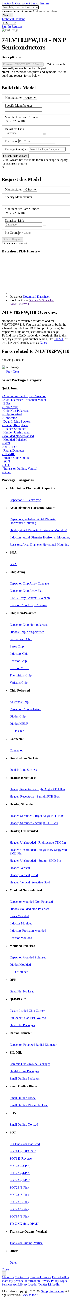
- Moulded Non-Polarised (18, 436)
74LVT (58, 339)
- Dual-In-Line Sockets (16, 421)
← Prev (7, 371)
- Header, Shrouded (14, 428)
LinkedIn (54, 1284)
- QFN (6, 443)
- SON (6, 461)
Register (17, 26)
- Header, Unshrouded (16, 432)
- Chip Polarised (12, 414)
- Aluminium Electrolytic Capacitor (24, 396)
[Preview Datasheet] (44, 134)
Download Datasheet (36, 296)
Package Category (16, 149)
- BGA (6, 403)
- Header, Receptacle (15, 425)
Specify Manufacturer (18, 105)
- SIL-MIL (8, 454)
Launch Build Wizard (15, 155)
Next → (18, 371)
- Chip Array (10, 407)
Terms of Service (40, 1277)
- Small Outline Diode (15, 457)
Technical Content (13, 19)
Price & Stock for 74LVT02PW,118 (32, 302)
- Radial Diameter (13, 450)
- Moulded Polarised (14, 439)
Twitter (42, 1284)
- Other (6, 472)
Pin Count (11, 141)
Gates (43, 342)
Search (7, 15)
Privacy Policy (50, 1281)
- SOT (6, 465)
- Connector (9, 418)
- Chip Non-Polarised (15, 410)
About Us (8, 1277)
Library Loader (27, 1284)
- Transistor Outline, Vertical (19, 468)
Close (5, 1269)
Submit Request (12, 239)
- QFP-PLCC (10, 447)
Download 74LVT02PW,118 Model (22, 64)
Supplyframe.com (52, 1291)
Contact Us (22, 1277)
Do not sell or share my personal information (35, 1279)
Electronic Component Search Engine (25, 3)
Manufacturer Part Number (22, 117)
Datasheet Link (14, 129)
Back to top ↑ (30, 1295)
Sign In (6, 26)
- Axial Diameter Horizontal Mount (24, 399)
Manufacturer (13, 97)
